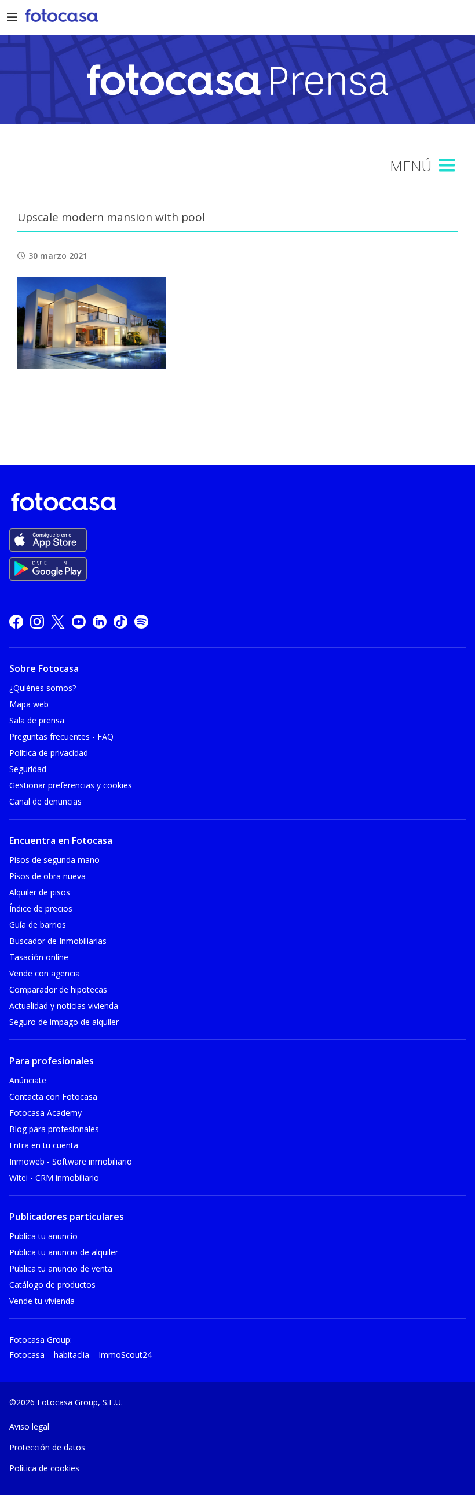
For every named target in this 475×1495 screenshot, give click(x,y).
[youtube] (79, 621)
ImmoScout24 (125, 1354)
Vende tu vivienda (42, 1300)
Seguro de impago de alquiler (64, 1021)
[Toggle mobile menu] (448, 165)
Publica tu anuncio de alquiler (63, 1252)
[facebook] (16, 621)
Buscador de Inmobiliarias (58, 940)
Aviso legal (29, 1426)
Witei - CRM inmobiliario (54, 1177)
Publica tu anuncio (43, 1235)
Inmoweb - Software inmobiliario (70, 1161)
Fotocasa (27, 1354)
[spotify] (141, 621)
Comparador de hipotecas (58, 989)
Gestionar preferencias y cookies (70, 785)
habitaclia (71, 1354)
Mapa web (29, 704)
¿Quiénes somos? (42, 687)
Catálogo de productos (52, 1284)
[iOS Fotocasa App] (48, 540)
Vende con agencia (44, 973)
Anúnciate (27, 1080)
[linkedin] (100, 621)
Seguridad (27, 768)
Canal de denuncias (45, 801)
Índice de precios (40, 908)
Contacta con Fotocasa (53, 1096)
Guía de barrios (37, 924)
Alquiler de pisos (39, 892)
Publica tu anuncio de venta (60, 1268)
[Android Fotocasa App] (48, 569)
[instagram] (37, 621)
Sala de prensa (36, 720)
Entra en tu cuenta (43, 1145)
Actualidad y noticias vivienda (63, 1005)
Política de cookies (44, 1468)
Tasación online (38, 957)
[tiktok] (120, 621)
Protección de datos (47, 1447)
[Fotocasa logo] (235, 504)
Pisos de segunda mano (54, 859)
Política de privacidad (48, 752)
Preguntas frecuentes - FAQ (61, 736)
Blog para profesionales (54, 1128)
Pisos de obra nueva (47, 875)
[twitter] (58, 621)
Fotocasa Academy (45, 1112)
